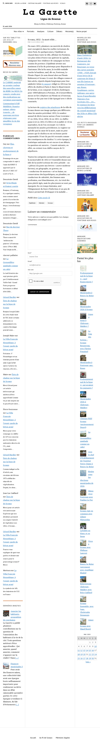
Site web (31, 270)
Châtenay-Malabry (35, 3)
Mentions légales (63, 737)
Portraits (30, 31)
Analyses (40, 31)
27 (84, 658)
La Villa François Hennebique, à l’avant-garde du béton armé (10, 419)
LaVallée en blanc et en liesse (85, 533)
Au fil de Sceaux (45, 737)
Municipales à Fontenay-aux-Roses (86, 365)
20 (84, 654)
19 (81, 654)
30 (93, 658)
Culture (50, 31)
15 (90, 650)
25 (79, 658)
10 (95, 646)
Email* (30, 261)
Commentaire (32, 224)
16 (93, 650)
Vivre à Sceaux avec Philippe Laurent (86, 547)
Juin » (88, 662)
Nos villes (18, 31)
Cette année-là (44, 197)
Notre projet (81, 31)
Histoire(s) (69, 31)
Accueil (33, 737)
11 (79, 650)
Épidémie (32, 203)
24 (95, 654)
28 (87, 658)
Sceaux (62, 3)
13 (84, 650)
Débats (59, 31)
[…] (16, 658)
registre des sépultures (50, 107)
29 (90, 658)
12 (81, 650)
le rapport (46, 84)
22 (90, 654)
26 (81, 658)
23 (93, 654)
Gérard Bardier (9, 297)
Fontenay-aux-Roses (50, 3)
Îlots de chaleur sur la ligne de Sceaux (10, 304)
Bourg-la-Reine (20, 3)
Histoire (41, 203)
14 (87, 650)
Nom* (29, 253)
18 (79, 654)
